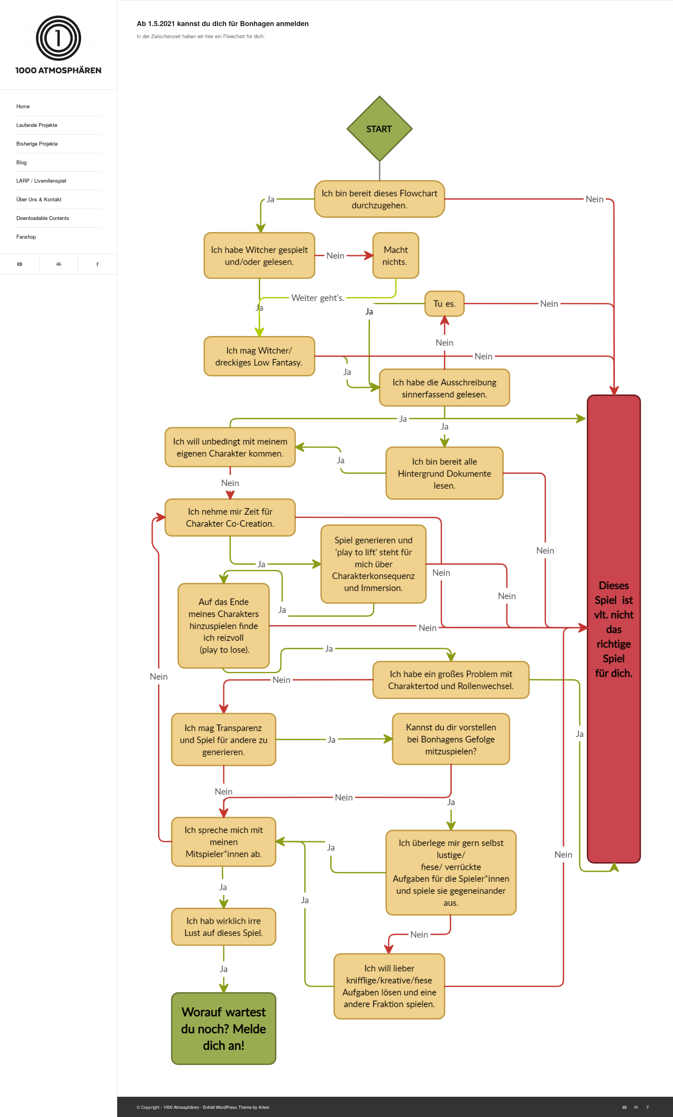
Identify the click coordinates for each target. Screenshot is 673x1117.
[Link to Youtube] (19, 264)
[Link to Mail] (58, 264)
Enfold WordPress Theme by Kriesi (236, 1107)
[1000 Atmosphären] (58, 45)
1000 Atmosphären (181, 1107)
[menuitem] (58, 106)
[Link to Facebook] (97, 264)
